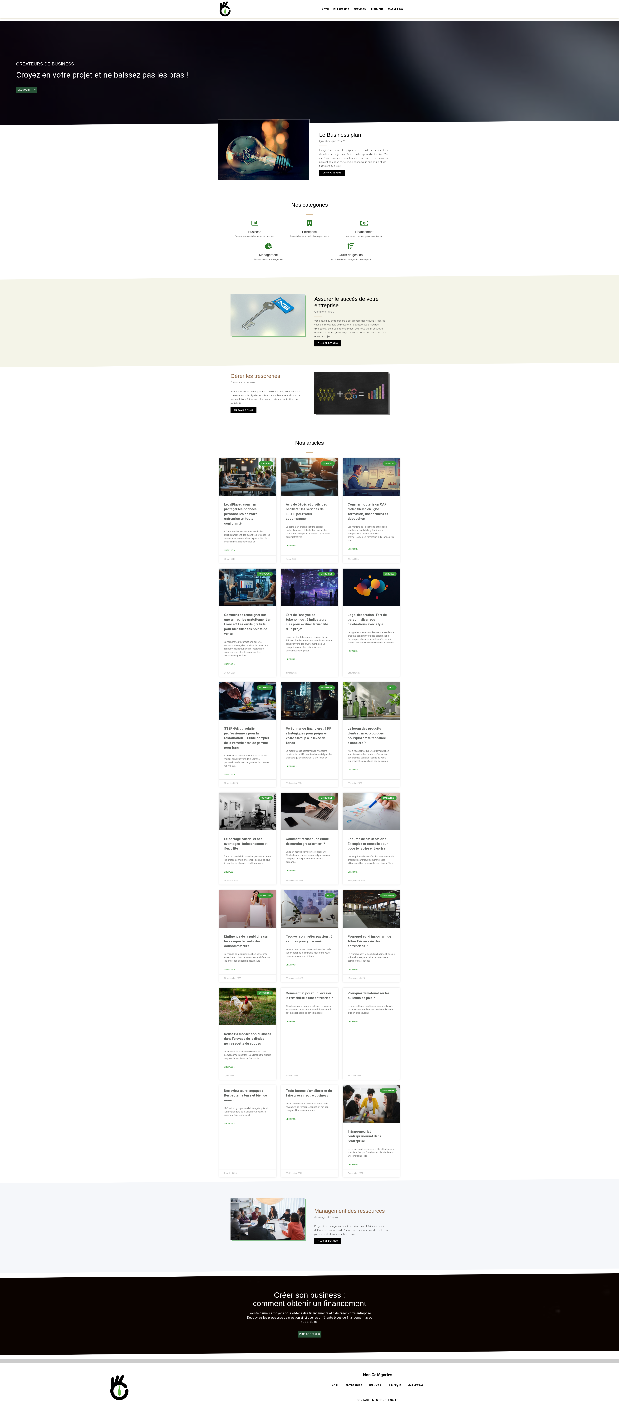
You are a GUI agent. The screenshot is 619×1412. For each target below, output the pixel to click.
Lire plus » (229, 550)
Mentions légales (385, 1400)
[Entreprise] (309, 223)
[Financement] (364, 223)
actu (325, 9)
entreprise (341, 9)
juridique (377, 9)
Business (254, 232)
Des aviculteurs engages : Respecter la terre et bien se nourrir (245, 1095)
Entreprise (309, 232)
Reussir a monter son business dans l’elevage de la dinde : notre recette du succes (247, 1038)
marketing (395, 9)
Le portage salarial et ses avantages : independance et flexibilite (246, 843)
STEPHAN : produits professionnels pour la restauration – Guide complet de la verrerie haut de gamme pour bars (246, 738)
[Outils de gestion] (350, 246)
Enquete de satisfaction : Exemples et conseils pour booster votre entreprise (368, 843)
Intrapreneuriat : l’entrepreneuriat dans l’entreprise (364, 1136)
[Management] (268, 246)
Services (360, 9)
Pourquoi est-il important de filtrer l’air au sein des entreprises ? (369, 941)
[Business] (254, 223)
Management (268, 255)
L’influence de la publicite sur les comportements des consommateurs (246, 941)
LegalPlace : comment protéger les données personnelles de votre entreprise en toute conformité (240, 513)
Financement (364, 232)
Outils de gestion (351, 255)
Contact (363, 1400)
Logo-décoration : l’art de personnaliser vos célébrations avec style (367, 619)
